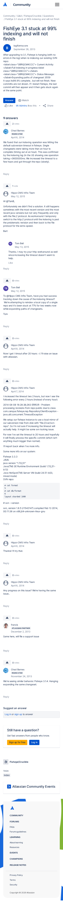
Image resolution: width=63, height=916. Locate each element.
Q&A (19, 15)
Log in (8, 714)
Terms (13, 880)
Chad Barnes (18, 130)
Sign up (18, 714)
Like (10, 262)
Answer (9, 100)
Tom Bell (19, 243)
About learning (16, 842)
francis (14, 624)
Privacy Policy (16, 875)
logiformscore (21, 45)
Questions (48, 15)
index (7, 775)
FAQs (12, 827)
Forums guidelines (18, 831)
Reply (6, 174)
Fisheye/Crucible (32, 15)
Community (22, 4)
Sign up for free (17, 742)
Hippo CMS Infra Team (23, 192)
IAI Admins (21, 105)
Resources (14, 847)
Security (13, 884)
